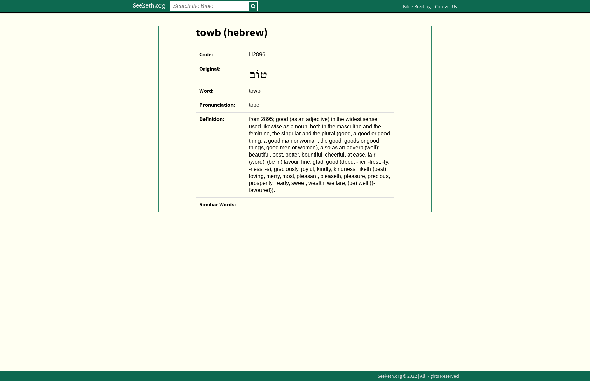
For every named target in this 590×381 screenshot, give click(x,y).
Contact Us (446, 7)
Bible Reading (417, 7)
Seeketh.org (149, 6)
